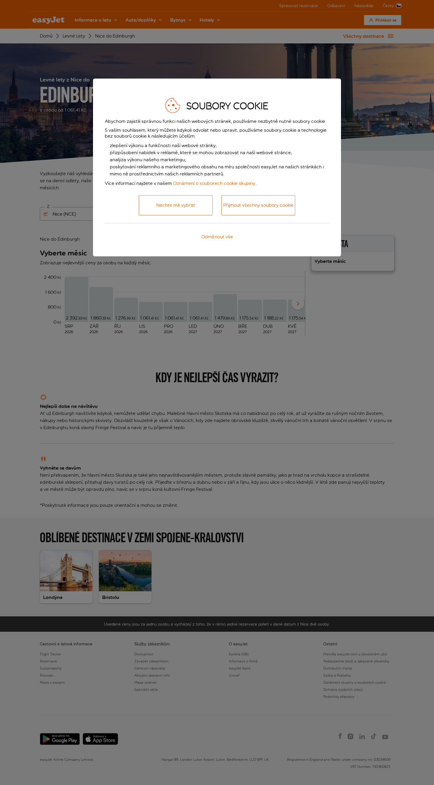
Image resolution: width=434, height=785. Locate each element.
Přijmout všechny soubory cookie (258, 205)
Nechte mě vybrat (175, 205)
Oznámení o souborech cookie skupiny (214, 183)
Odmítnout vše (217, 237)
